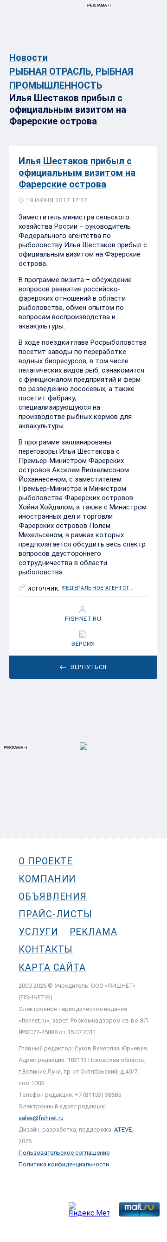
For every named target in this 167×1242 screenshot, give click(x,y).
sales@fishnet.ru (41, 1117)
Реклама (93, 932)
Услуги (38, 932)
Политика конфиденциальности (64, 1164)
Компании (47, 879)
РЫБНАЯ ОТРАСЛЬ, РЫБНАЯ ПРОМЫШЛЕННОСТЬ (71, 78)
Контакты (46, 949)
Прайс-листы (55, 914)
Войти (148, 49)
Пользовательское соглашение (64, 1152)
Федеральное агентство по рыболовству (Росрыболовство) (98, 588)
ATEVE (123, 1129)
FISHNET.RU (83, 619)
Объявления (53, 896)
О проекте (46, 861)
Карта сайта (52, 967)
